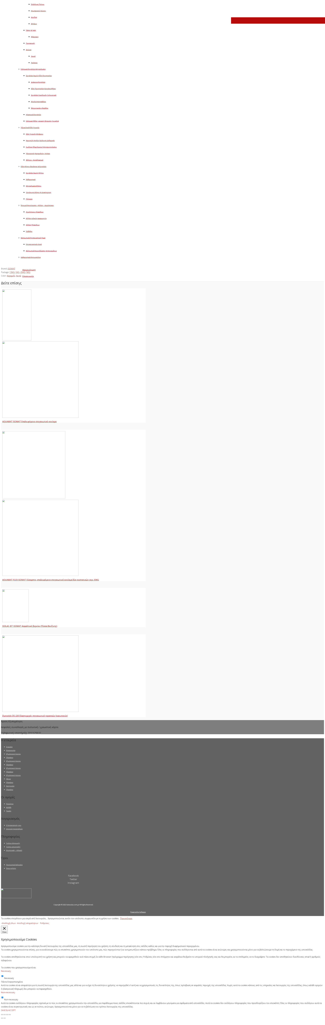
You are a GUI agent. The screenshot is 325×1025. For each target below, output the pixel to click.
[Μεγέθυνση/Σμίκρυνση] (10, 1014)
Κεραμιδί (11, 275)
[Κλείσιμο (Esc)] (2, 1014)
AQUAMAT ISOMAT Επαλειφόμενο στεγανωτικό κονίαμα (29, 421)
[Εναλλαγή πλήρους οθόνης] (7, 1014)
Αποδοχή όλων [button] (9, 923)
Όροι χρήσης (11, 868)
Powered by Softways (138, 912)
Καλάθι (8, 807)
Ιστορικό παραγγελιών (14, 829)
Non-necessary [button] (8, 992)
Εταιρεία (9, 747)
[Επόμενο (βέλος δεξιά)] (5, 1018)
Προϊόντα (9, 804)
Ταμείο (8, 811)
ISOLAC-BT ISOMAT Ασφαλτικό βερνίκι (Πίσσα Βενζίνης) (29, 626)
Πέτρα (8, 779)
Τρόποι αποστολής (13, 847)
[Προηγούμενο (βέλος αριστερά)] (2, 1018)
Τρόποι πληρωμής (13, 843)
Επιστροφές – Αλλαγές (14, 850)
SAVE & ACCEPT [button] (8, 1010)
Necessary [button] (6, 971)
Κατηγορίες (10, 786)
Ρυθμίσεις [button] (44, 923)
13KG (12, 272)
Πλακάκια (9, 757)
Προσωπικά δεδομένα (14, 865)
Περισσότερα (126, 918)
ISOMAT (11, 268)
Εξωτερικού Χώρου (13, 754)
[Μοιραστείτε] (5, 1014)
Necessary (9, 978)
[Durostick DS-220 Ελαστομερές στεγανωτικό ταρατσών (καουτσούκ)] (40, 711)
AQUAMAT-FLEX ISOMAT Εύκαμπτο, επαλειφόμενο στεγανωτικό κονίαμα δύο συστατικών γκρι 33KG (50, 579)
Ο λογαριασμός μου (13, 825)
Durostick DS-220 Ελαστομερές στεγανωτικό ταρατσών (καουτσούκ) (35, 715)
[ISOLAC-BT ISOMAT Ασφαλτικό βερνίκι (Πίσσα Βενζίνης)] (15, 621)
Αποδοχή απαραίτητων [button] (27, 923)
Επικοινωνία (10, 750)
